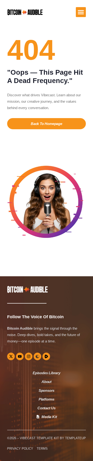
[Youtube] (20, 356)
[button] (81, 12)
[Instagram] (28, 356)
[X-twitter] (11, 356)
